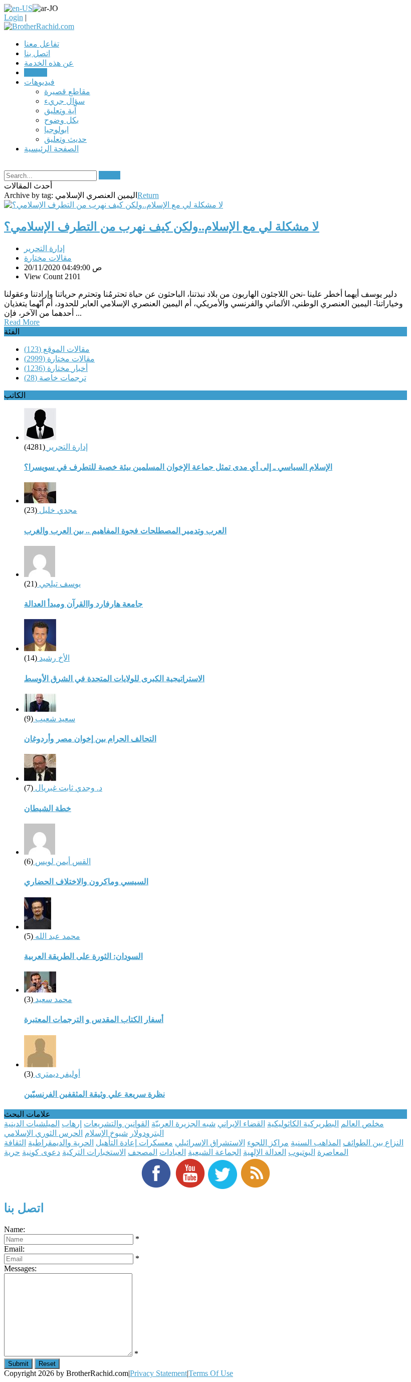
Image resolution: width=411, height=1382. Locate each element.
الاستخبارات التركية (94, 1152)
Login (13, 17)
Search (109, 175)
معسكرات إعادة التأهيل (134, 1142)
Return (148, 195)
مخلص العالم (362, 1123)
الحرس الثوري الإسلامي (43, 1133)
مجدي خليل (57, 510)
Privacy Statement (158, 1373)
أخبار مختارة (56, 368)
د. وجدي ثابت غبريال (67, 787)
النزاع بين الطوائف (373, 1142)
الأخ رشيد (53, 658)
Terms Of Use (210, 1373)
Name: (14, 1229)
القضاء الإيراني (241, 1123)
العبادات (172, 1152)
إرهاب (72, 1123)
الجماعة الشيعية (214, 1152)
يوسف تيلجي (59, 583)
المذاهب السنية (316, 1142)
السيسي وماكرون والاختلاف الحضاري (86, 881)
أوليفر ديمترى (56, 1074)
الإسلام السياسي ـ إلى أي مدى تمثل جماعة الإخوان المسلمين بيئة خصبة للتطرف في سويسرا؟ (178, 467)
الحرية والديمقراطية (61, 1142)
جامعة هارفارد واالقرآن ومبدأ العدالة (83, 604)
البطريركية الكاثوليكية (303, 1123)
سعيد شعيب (54, 718)
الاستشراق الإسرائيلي (210, 1142)
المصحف (142, 1152)
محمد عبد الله (56, 936)
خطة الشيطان (47, 808)
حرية (12, 1152)
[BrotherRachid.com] (39, 26)
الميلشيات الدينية (32, 1123)
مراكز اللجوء (268, 1142)
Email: (14, 1249)
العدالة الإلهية (264, 1152)
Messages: (20, 1268)
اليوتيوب (301, 1152)
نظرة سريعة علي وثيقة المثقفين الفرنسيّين (94, 1094)
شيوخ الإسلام (106, 1133)
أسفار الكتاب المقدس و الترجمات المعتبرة (93, 1019)
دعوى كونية (41, 1152)
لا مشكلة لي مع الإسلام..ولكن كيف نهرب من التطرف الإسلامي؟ (161, 226)
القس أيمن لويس (62, 861)
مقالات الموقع (57, 349)
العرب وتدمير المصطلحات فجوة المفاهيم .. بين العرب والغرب (125, 530)
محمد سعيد (52, 999)
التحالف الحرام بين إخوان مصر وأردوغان (90, 738)
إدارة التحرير (44, 248)
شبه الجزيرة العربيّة (183, 1123)
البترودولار (147, 1133)
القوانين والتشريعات (116, 1123)
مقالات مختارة (48, 258)
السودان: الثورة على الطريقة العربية (83, 956)
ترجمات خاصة (55, 377)
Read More (22, 322)
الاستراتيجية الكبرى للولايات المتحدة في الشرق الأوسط (114, 678)
